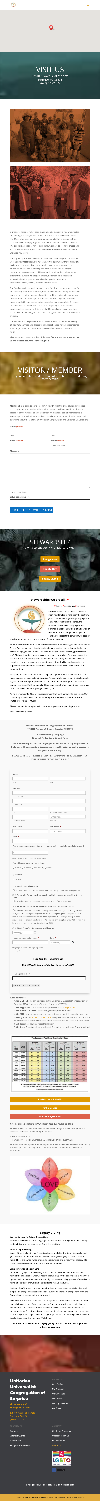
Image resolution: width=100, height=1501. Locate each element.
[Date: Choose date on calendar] (72, 942)
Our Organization (60, 1403)
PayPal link (70, 1007)
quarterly (27, 868)
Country (53, 820)
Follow (61, 1470)
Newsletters (15, 1440)
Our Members (58, 1388)
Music (58, 1408)
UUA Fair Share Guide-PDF (49, 1099)
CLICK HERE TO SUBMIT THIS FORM (31, 510)
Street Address (18, 796)
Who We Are (57, 1384)
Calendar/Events (17, 1435)
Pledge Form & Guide (20, 1445)
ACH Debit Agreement (50, 1116)
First (12, 435)
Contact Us (57, 1445)
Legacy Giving (50, 578)
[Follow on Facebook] (54, 1470)
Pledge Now (50, 559)
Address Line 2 (18, 804)
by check (18, 879)
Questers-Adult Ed (60, 1435)
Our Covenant (58, 1393)
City (14, 812)
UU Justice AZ (58, 1440)
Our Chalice (57, 1398)
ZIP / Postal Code (19, 820)
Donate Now (50, 569)
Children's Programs (61, 1431)
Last (53, 435)
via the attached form (40, 1017)
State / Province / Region (59, 812)
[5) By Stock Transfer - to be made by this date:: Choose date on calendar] (35, 932)
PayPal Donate (50, 1108)
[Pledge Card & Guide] (50, 1064)
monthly (18, 868)
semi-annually (39, 868)
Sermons (14, 1431)
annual (49, 868)
